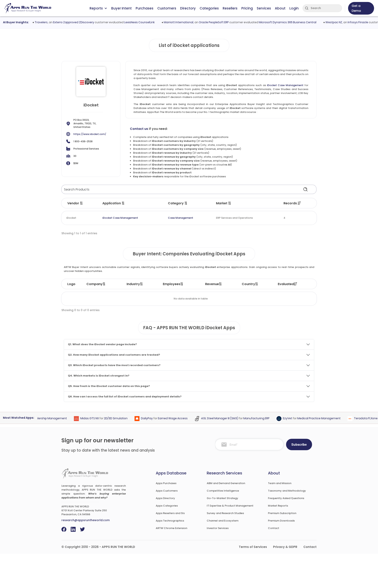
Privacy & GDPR (285, 547)
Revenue (212, 284)
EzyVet (281, 418)
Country (248, 284)
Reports (96, 8)
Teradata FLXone (359, 418)
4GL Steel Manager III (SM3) (213, 418)
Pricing (247, 8)
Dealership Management (43, 418)
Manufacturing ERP (250, 418)
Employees (171, 284)
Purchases (144, 8)
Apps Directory (165, 498)
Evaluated (286, 284)
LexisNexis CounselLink (132, 22)
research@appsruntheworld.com (85, 520)
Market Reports (278, 506)
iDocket (71, 218)
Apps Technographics (170, 521)
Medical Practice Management (312, 418)
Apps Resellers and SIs (170, 513)
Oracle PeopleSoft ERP (207, 22)
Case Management (180, 218)
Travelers (34, 22)
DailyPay (140, 418)
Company (94, 284)
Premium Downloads (281, 521)
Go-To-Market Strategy (222, 498)
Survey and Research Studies (225, 513)
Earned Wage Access (166, 418)
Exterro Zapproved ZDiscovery (66, 22)
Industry (133, 284)
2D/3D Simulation (109, 418)
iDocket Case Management (285, 85)
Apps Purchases (166, 483)
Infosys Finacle (351, 22)
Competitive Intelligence (223, 491)
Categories (209, 8)
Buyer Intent (121, 8)
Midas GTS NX (83, 418)
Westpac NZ (327, 22)
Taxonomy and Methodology (287, 491)
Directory (188, 8)
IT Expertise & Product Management (230, 506)
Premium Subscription (282, 513)
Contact (273, 528)
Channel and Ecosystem (222, 521)
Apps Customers (167, 491)
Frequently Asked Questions (286, 498)
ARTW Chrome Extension (171, 528)
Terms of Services (253, 547)
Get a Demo (356, 8)
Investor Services (218, 528)
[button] (81, 203)
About (280, 8)
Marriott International (171, 22)
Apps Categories (167, 506)
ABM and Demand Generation (226, 483)
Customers (166, 8)
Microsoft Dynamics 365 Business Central (280, 22)
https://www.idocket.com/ (89, 134)
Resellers (230, 8)
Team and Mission (279, 483)
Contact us (139, 128)
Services (264, 8)
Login (294, 8)
